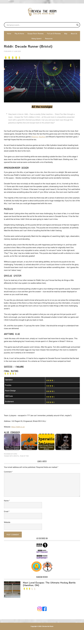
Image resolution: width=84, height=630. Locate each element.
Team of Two (24, 456)
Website (7, 522)
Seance (35, 136)
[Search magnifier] (77, 24)
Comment (8, 471)
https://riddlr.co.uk (18, 426)
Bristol (16, 456)
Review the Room (42, 11)
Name (7, 500)
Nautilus (42, 136)
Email (7, 511)
